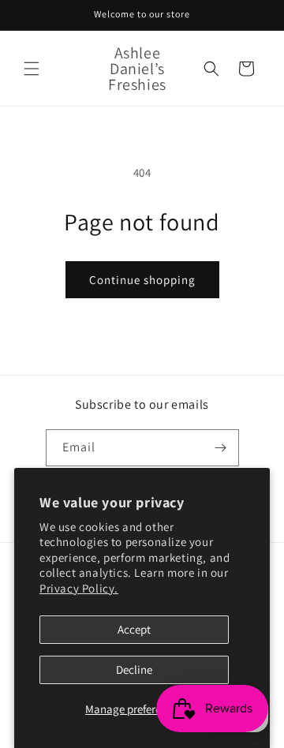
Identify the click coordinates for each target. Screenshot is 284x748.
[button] (31, 68)
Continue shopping (142, 279)
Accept (134, 629)
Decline (134, 669)
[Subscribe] (221, 447)
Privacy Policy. (78, 588)
